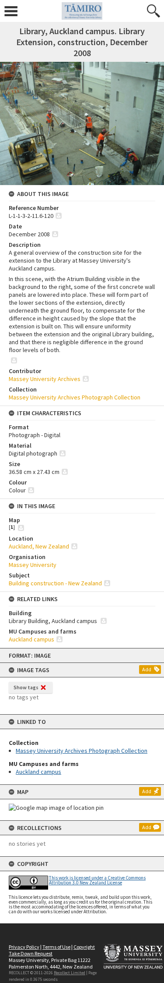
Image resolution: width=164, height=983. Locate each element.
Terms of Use (56, 947)
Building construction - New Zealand (55, 583)
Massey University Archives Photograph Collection (81, 751)
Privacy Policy (24, 947)
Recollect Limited (69, 973)
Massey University (32, 565)
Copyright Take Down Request (52, 950)
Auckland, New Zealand (39, 546)
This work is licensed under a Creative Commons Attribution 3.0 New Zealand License (97, 880)
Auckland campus (38, 772)
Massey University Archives (44, 379)
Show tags (26, 687)
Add (146, 669)
